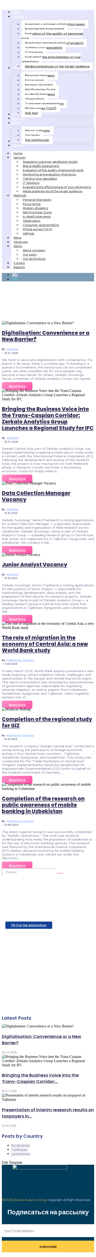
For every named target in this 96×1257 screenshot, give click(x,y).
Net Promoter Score (37, 212)
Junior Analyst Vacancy (34, 564)
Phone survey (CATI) (37, 229)
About (18, 246)
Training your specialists (40, 178)
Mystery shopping (35, 208)
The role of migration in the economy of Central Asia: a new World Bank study (45, 644)
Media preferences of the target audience (52, 191)
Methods (20, 195)
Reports (19, 267)
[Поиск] (59, 873)
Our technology (34, 258)
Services (19, 157)
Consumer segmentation (41, 225)
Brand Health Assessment (41, 166)
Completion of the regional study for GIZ (47, 722)
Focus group (32, 204)
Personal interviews (37, 199)
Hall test (28, 233)
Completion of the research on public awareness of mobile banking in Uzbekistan (43, 805)
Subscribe (48, 1247)
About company (34, 250)
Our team (30, 254)
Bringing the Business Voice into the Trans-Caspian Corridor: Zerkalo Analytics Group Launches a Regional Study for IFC (47, 418)
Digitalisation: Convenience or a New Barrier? (45, 336)
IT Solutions (31, 183)
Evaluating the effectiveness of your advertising (57, 187)
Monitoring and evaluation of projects (49, 174)
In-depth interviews (37, 216)
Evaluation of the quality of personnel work (53, 170)
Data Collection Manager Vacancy (36, 496)
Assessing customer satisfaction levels (50, 162)
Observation (31, 221)
